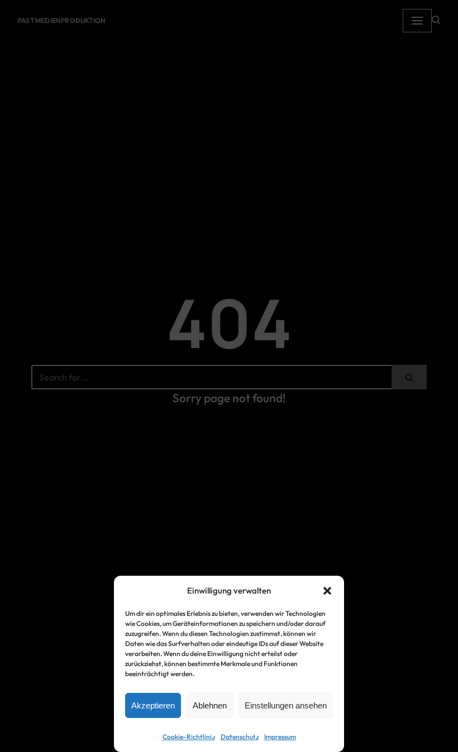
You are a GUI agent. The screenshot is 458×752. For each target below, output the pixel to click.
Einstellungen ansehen (286, 705)
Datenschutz (240, 736)
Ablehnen (210, 705)
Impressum (280, 736)
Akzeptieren (153, 705)
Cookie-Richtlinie (189, 736)
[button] (327, 590)
